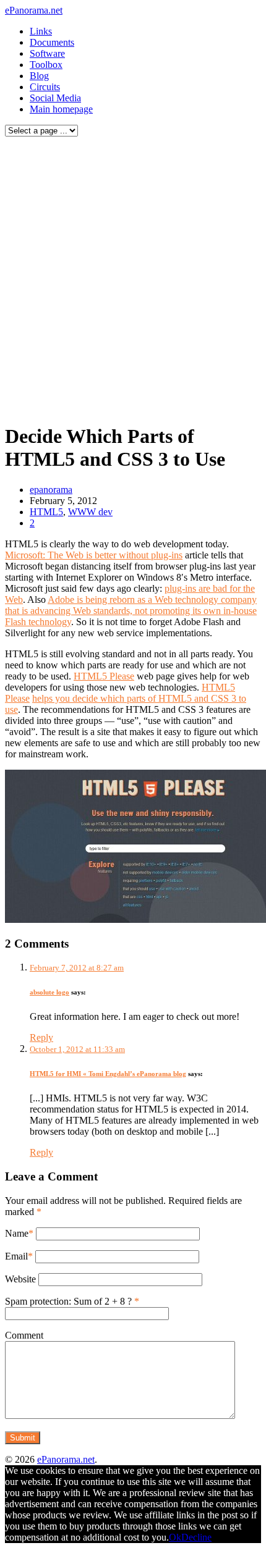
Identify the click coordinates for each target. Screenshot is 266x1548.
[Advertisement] (133, 277)
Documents (52, 42)
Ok (175, 1537)
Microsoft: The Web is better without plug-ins (93, 555)
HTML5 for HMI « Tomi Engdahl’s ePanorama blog (108, 1073)
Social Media (55, 98)
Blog (39, 75)
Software (47, 53)
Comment (24, 1335)
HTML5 (46, 512)
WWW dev (90, 512)
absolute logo (49, 992)
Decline (196, 1537)
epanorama (51, 489)
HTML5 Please (104, 676)
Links (41, 31)
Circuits (45, 87)
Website (20, 1279)
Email (16, 1256)
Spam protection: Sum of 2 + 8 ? (68, 1301)
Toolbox (46, 64)
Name (16, 1233)
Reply (41, 1037)
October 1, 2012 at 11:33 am (77, 1049)
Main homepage (61, 109)
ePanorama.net (33, 10)
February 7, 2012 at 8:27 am (77, 967)
